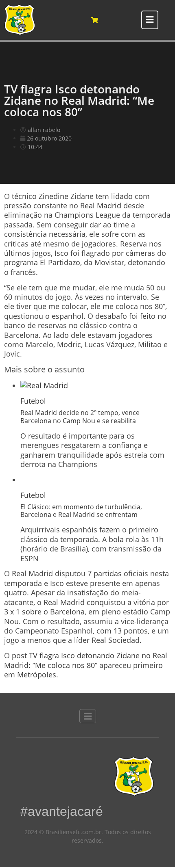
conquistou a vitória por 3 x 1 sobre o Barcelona (86, 606)
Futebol (33, 401)
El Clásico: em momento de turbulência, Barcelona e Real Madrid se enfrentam (81, 510)
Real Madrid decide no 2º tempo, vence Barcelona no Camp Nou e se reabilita (80, 416)
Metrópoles (36, 674)
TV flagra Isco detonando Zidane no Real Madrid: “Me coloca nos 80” (85, 660)
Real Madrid (100, 205)
